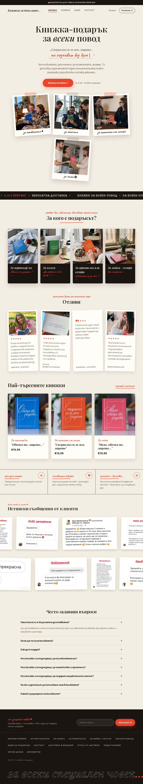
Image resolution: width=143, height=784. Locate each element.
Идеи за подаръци (19, 745)
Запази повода (124, 738)
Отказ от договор (88, 745)
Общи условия (112, 745)
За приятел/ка (77, 738)
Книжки (65, 10)
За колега (59, 738)
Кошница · (127, 10)
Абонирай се (125, 722)
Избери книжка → (58, 82)
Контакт (89, 10)
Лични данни (15, 752)
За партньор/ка (40, 738)
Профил (112, 10)
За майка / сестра (100, 738)
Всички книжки (17, 738)
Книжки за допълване (24, 10)
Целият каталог (125, 386)
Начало (52, 10)
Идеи (77, 10)
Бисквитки (33, 752)
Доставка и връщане (60, 745)
